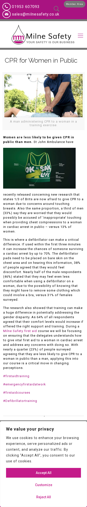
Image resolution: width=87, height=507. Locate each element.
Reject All (43, 497)
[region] (43, 464)
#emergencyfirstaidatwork (24, 384)
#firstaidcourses (16, 392)
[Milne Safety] (43, 34)
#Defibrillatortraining (20, 401)
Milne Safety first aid (20, 331)
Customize (43, 485)
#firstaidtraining (16, 376)
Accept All (43, 473)
